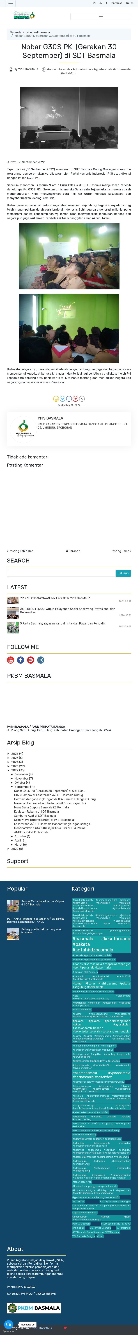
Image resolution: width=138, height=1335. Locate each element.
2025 (15, 758)
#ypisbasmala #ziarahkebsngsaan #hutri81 (95, 1197)
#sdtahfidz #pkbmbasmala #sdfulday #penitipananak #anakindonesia (101, 1144)
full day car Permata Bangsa (115, 1201)
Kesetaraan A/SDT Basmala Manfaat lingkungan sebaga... (53, 824)
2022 (15, 770)
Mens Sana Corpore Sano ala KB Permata (41, 807)
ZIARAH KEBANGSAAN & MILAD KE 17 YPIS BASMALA (55, 598)
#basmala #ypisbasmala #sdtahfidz (91, 955)
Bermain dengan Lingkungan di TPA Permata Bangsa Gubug (55, 799)
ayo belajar (78, 1201)
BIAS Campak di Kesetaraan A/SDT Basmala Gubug (48, 795)
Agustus (21, 836)
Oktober (20, 782)
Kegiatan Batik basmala (84, 1212)
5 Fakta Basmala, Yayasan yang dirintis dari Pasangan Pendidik (62, 623)
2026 (15, 753)
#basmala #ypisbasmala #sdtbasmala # (94, 959)
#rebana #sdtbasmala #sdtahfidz (90, 1112)
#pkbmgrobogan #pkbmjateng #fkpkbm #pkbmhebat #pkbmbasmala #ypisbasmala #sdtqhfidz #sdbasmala (101, 1089)
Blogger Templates (97, 1328)
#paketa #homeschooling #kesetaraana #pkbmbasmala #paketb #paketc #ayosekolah (101, 1015)
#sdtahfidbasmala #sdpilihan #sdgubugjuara (96, 1139)
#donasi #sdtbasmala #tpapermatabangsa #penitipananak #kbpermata (101, 965)
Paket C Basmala (81, 1223)
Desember (22, 774)
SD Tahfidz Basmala (100, 1227)
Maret (19, 844)
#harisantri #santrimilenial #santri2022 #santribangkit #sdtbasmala (101, 977)
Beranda (15, 32)
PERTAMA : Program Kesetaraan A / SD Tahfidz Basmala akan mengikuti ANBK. (36, 920)
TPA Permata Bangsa (83, 1236)
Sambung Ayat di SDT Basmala (35, 815)
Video (100, 1236)
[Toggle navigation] (11, 3)
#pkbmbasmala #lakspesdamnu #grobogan (96, 1061)
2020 (15, 848)
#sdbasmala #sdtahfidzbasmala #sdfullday (95, 1130)
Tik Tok (129, 2)
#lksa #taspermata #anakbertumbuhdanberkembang (101, 997)
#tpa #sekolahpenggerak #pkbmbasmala (94, 1186)
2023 (15, 766)
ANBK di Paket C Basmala (31, 832)
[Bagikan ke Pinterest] (75, 399)
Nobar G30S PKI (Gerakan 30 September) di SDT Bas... (50, 791)
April (18, 840)
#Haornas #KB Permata (85, 972)
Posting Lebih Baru (21, 551)
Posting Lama (120, 551)
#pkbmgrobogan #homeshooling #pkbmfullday (98, 1081)
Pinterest (116, 2)
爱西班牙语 (124, 1331)
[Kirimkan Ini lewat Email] (56, 399)
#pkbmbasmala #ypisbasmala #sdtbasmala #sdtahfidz (101, 1075)
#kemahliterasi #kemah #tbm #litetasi (93, 991)
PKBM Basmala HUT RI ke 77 (115, 1223)
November (22, 778)
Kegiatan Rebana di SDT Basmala (36, 811)
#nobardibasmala (38, 32)
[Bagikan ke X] (62, 399)
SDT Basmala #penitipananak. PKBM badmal (95, 1232)
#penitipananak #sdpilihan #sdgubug (93, 1049)
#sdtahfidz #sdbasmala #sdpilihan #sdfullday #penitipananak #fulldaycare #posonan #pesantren (101, 1151)
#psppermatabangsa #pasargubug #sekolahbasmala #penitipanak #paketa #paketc (101, 1107)
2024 (15, 762)
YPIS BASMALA (42, 1328)
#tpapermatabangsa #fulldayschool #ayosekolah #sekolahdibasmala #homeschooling (101, 1191)
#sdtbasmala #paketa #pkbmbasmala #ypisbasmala (100, 1157)
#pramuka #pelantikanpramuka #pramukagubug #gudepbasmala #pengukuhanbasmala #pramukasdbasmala (101, 1098)
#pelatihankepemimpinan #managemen (94, 1045)
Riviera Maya (119, 1328)
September (22, 786)
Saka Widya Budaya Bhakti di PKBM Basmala (44, 820)
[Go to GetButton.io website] (8, 1331)
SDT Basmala (123, 1227)
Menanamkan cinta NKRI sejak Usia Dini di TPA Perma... (51, 828)
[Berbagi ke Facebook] (69, 399)
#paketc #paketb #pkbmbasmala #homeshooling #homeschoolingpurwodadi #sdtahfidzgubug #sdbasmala (101, 1039)
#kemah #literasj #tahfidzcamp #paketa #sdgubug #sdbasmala (101, 985)
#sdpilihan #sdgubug (84, 1134)
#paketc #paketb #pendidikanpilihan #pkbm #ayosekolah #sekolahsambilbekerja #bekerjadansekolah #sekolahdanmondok (101, 1026)
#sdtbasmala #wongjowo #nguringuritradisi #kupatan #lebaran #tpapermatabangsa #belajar (101, 1176)
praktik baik (78, 1227)
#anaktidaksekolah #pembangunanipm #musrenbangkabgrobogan (101, 932)
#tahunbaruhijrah (82, 1181)
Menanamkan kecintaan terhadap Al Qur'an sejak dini (50, 803)
